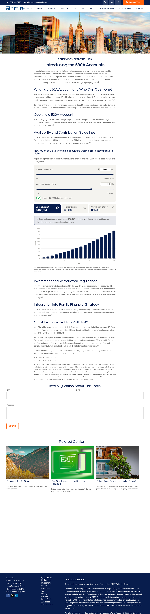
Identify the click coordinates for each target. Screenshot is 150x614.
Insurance (45, 588)
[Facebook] (118, 2)
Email (78, 390)
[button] (39, 8)
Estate (44, 586)
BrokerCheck (123, 584)
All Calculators (47, 605)
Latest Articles (47, 599)
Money (44, 594)
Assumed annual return (46, 184)
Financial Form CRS (76, 579)
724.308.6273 (15, 2)
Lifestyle (44, 596)
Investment (45, 583)
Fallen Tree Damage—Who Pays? (116, 481)
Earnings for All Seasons (20, 481)
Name (8, 390)
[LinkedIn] (111, 2)
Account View (135, 2)
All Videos (45, 602)
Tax (42, 591)
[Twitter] (105, 2)
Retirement (46, 580)
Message (10, 405)
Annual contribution (44, 169)
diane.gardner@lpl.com (37, 2)
